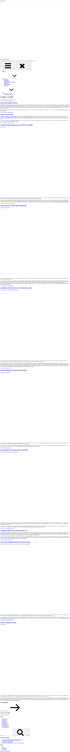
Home (3, 70)
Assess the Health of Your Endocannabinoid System (15, 523)
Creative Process (4, 721)
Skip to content (2, 0)
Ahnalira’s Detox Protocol (6, 114)
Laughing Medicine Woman (4, 59)
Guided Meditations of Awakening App (10, 82)
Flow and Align (6, 80)
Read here (23, 617)
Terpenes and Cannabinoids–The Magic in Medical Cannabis (15, 542)
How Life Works (4, 724)
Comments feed (4, 748)
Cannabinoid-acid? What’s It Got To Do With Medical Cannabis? (16, 287)
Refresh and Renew (7, 81)
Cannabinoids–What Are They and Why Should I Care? (14, 530)
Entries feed (4, 747)
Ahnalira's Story (4, 718)
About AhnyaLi (10, 742)
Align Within (6, 79)
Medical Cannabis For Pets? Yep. (8, 622)
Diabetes (3, 722)
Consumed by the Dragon (8, 93)
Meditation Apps (4, 78)
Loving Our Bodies (5, 727)
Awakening (4, 719)
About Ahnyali (4, 71)
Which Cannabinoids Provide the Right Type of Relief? (13, 370)
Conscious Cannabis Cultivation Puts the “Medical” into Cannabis (16, 125)
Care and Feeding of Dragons (8, 94)
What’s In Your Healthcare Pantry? (9, 102)
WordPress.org (4, 749)
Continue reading (11, 121)
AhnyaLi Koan (4, 739)
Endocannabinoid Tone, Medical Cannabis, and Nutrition (14, 450)
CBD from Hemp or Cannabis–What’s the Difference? (13, 205)
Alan (3, 740)
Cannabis (3, 720)
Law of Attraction (5, 726)
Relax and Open (6, 84)
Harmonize (6, 85)
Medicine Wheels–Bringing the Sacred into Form (15, 739)
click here (1, 538)
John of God (4, 725)
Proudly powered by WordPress (5, 751)
